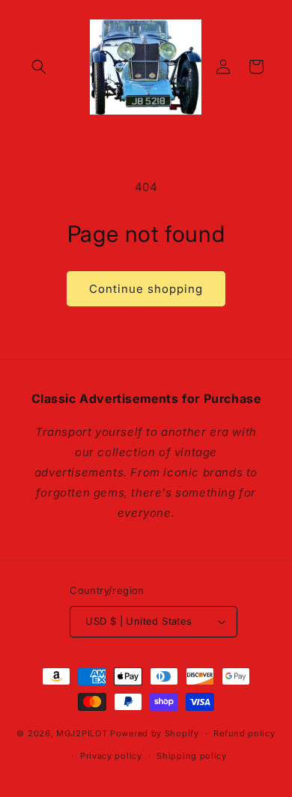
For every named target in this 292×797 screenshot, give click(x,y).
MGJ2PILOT (81, 733)
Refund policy (244, 733)
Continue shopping (146, 289)
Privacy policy (111, 756)
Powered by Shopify (154, 733)
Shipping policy (191, 756)
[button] (38, 66)
